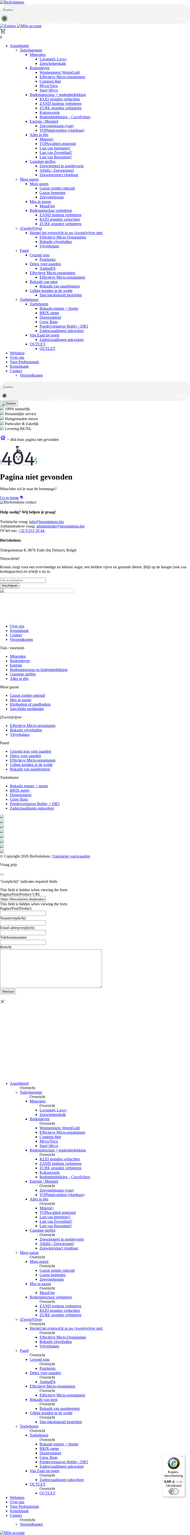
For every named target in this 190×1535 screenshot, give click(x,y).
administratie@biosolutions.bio (60, 526)
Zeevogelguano (52, 197)
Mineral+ (47, 139)
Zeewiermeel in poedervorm (62, 166)
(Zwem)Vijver (31, 228)
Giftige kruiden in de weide (51, 290)
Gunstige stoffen (42, 161)
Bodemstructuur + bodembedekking (58, 95)
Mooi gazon (29, 179)
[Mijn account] (29, 26)
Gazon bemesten (53, 193)
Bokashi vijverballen (56, 242)
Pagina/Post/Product (15, 908)
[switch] (174, 1491)
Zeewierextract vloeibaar (59, 175)
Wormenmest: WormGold (60, 72)
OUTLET (38, 344)
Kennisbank (19, 366)
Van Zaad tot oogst (44, 335)
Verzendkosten (31, 375)
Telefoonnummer (13, 937)
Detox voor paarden (45, 264)
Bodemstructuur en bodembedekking (39, 670)
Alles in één (39, 135)
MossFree (47, 206)
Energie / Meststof (44, 121)
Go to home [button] (10, 498)
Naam (12, 918)
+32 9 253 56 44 (31, 530)
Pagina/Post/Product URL (20, 894)
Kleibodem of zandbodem (30, 704)
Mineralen (38, 54)
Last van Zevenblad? (56, 152)
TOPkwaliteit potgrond (58, 144)
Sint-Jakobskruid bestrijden (61, 295)
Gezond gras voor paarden (30, 751)
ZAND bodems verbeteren (60, 103)
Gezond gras (39, 255)
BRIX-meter (49, 313)
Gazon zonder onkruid (57, 188)
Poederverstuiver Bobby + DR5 (35, 804)
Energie (16, 665)
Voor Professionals (24, 362)
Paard (24, 250)
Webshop (17, 353)
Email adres (17, 928)
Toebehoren (29, 299)
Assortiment (19, 46)
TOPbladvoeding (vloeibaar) (62, 130)
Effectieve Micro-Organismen (63, 237)
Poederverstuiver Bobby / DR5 (64, 326)
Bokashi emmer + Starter (59, 308)
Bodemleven (39, 68)
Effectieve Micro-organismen (62, 77)
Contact (16, 371)
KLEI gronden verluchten (60, 99)
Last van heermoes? (55, 148)
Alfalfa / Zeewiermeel (57, 170)
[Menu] (182, 1458)
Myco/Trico (49, 86)
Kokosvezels (50, 112)
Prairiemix (48, 259)
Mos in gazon (40, 201)
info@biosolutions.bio (46, 522)
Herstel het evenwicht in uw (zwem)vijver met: (66, 233)
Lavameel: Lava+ (53, 59)
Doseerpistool (50, 317)
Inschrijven (10, 585)
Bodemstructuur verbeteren (51, 210)
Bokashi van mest (43, 282)
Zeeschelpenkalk (53, 63)
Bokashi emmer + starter (29, 786)
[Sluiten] (9, 403)
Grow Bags (49, 322)
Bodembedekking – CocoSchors (65, 117)
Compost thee (50, 81)
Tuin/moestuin (31, 50)
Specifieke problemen (27, 709)
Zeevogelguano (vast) (56, 126)
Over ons (17, 357)
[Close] (2, 874)
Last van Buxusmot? (56, 157)
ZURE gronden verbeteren (60, 108)
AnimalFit (47, 268)
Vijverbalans (49, 246)
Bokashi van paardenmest (60, 286)
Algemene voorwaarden (71, 856)
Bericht (5, 947)
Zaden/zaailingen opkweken (62, 331)
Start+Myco (49, 90)
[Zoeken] (8, 26)
